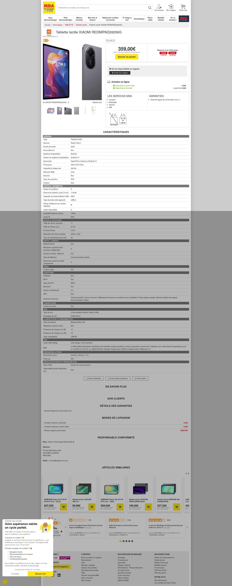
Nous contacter (87, 578)
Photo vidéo (150, 18)
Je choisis (15, 574)
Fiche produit (141, 378)
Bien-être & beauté (92, 18)
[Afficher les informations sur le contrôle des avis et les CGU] (61, 531)
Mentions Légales (88, 565)
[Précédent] (188, 473)
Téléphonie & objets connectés (110, 18)
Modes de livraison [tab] (116, 417)
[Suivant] (186, 473)
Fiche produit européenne (119, 378)
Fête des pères (160, 572)
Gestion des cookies (89, 567)
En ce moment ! (173, 18)
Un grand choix (123, 570)
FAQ (83, 572)
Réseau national (124, 565)
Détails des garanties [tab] (116, 405)
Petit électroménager (65, 18)
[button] (5, 582)
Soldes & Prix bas (161, 562)
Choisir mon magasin (121, 73)
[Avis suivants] (187, 527)
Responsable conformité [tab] (116, 437)
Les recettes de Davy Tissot (165, 583)
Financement (123, 560)
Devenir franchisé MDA (90, 575)
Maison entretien (79, 18)
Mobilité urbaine (161, 18)
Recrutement (86, 560)
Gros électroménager (50, 18)
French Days (159, 567)
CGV (83, 562)
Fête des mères (160, 570)
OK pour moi (40, 574)
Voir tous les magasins (58, 566)
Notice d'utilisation (94, 378)
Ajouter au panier (127, 56)
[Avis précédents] (65, 527)
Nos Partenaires (160, 580)
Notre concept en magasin (91, 557)
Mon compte (86, 580)
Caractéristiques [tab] (116, 132)
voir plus (88, 527)
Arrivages (121, 557)
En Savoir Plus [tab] (116, 386)
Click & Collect (123, 578)
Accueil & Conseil (124, 572)
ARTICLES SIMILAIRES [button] (116, 467)
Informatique (139, 19)
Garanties (121, 562)
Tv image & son (127, 18)
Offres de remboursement (164, 557)
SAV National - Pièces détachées (130, 567)
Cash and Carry (124, 575)
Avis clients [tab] (116, 398)
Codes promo (159, 560)
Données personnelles (89, 570)
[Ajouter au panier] (63, 506)
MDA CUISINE (123, 580)
